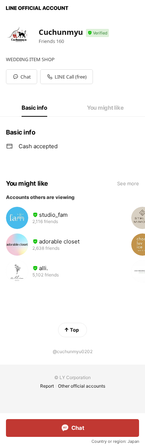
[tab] (34, 108)
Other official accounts (81, 386)
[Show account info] (97, 33)
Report (47, 386)
